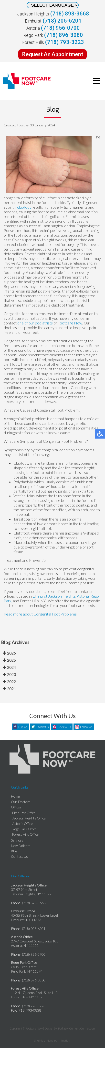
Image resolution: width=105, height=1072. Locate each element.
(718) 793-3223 (64, 42)
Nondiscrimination (58, 1040)
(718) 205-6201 (62, 21)
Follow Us (42, 727)
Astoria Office (22, 823)
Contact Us (19, 856)
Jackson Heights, (62, 596)
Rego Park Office (24, 829)
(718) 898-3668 (69, 14)
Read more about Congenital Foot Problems (40, 614)
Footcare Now (70, 323)
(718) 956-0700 (60, 28)
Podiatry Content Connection (76, 1028)
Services (17, 840)
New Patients (21, 846)
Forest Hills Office (25, 834)
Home (15, 796)
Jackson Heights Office (29, 818)
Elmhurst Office (23, 813)
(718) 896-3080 (63, 35)
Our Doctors (21, 802)
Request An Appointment (52, 54)
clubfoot (24, 207)
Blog (14, 851)
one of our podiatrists (35, 323)
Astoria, (83, 596)
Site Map (39, 1040)
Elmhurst (39, 596)
